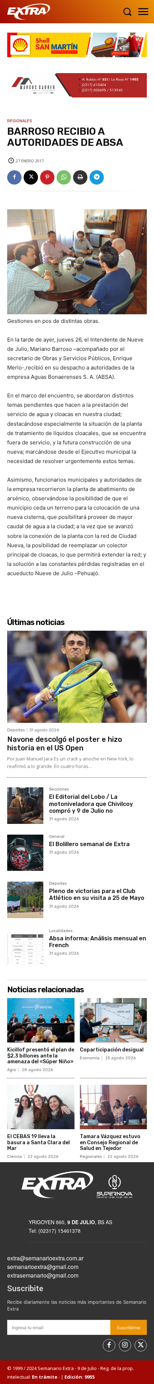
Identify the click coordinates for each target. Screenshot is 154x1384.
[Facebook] (14, 177)
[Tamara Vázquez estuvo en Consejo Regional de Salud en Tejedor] (113, 1107)
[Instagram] (125, 1345)
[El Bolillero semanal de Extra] (25, 853)
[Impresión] (80, 177)
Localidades (60, 931)
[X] (31, 177)
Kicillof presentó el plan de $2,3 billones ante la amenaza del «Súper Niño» (40, 1056)
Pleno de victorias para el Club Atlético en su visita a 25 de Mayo (96, 894)
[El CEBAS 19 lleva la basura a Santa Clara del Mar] (40, 1107)
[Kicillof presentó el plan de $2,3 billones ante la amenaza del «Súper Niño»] (40, 1020)
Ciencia (14, 1157)
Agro (11, 1070)
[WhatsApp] (64, 177)
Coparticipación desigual (112, 1050)
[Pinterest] (47, 177)
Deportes (16, 730)
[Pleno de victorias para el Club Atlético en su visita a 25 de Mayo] (25, 900)
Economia (90, 1058)
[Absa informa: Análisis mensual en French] (25, 947)
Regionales (19, 121)
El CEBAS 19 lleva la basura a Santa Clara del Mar (38, 1143)
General (56, 837)
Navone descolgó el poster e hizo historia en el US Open (64, 743)
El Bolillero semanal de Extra (89, 844)
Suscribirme (128, 1327)
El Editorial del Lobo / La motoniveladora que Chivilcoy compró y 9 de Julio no (91, 803)
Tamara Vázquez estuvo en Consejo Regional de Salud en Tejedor (110, 1143)
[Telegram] (97, 177)
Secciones (59, 789)
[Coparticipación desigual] (113, 1020)
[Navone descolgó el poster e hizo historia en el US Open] (77, 677)
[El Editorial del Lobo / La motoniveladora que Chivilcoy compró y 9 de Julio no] (25, 805)
